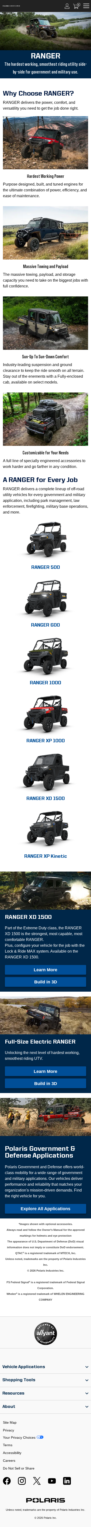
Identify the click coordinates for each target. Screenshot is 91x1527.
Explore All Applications (45, 1208)
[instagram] (22, 1483)
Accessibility (12, 1453)
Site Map (10, 1422)
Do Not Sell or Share (18, 1468)
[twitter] (37, 1483)
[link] (45, 1367)
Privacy (8, 1430)
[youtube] (52, 1483)
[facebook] (7, 1483)
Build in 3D (45, 982)
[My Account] (67, 6)
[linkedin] (67, 1483)
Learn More (45, 969)
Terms (7, 1445)
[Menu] (86, 6)
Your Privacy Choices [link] (19, 1437)
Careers (9, 1460)
